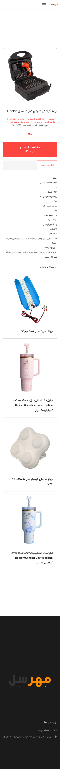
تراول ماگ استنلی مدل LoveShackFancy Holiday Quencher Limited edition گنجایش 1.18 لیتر (31, 405)
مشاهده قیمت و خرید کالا (30, 149)
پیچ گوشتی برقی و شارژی (19, 122)
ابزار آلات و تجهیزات (36, 119)
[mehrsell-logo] (54, 4)
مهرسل (51, 119)
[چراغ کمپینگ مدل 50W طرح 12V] (30, 274)
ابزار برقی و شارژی (17, 119)
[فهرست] (43, 5)
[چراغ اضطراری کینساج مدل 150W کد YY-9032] (30, 421)
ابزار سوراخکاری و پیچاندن (44, 122)
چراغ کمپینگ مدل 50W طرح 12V (36, 331)
